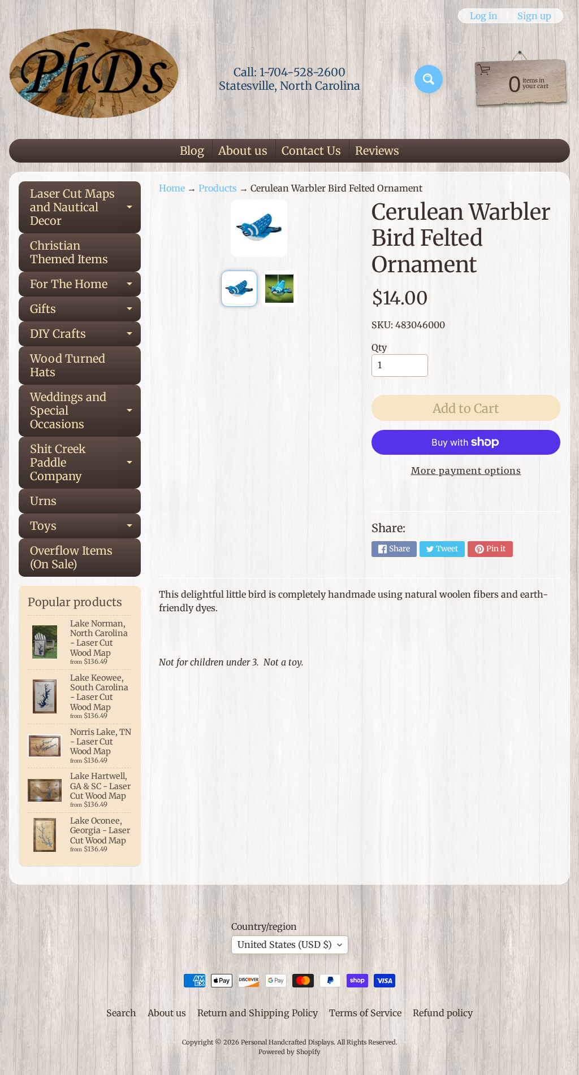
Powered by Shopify (289, 1052)
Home (172, 188)
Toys (85, 528)
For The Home (85, 287)
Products (217, 188)
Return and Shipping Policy (257, 1013)
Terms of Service (365, 1013)
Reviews (377, 150)
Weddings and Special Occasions (85, 410)
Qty (379, 347)
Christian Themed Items (69, 252)
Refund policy (443, 1013)
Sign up (534, 15)
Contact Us (311, 150)
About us (242, 150)
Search (121, 1013)
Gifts (85, 311)
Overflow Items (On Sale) (71, 557)
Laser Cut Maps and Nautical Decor (85, 207)
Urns (43, 501)
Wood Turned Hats (67, 365)
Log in (484, 15)
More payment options (466, 470)
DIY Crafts (85, 336)
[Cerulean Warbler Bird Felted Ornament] (239, 289)
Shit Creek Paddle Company (85, 462)
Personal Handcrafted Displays (287, 1042)
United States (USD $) (284, 944)
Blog (192, 150)
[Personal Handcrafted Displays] (94, 79)
